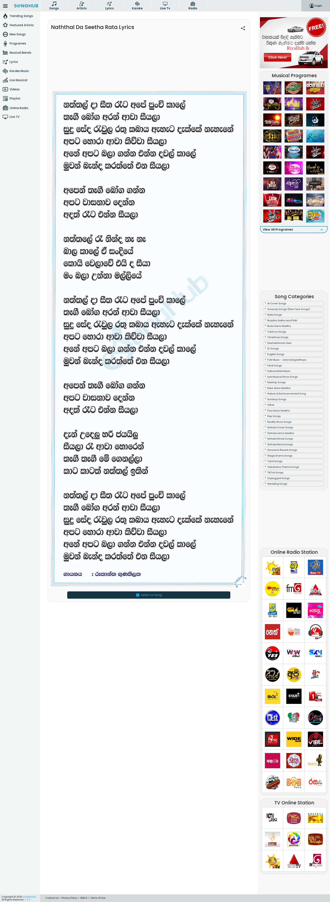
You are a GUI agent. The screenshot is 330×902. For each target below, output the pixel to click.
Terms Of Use (97, 898)
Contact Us (52, 898)
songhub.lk (29, 896)
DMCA (83, 898)
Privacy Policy (69, 898)
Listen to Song (151, 595)
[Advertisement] (149, 63)
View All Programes (278, 229)
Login (318, 5)
